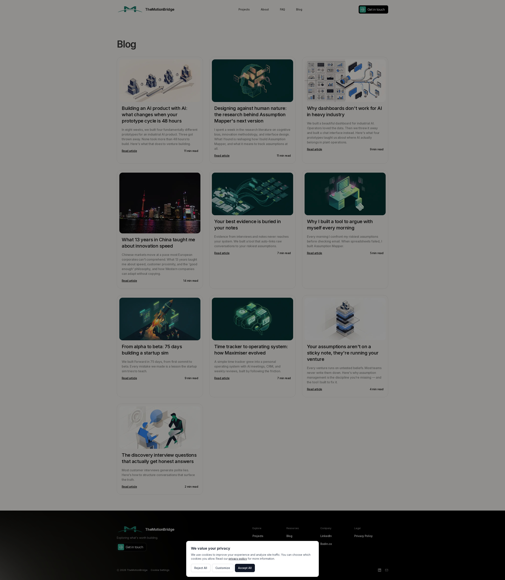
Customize (222, 568)
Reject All (200, 568)
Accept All (245, 568)
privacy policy (238, 558)
